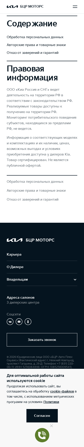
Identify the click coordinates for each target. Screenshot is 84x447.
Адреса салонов (20, 298)
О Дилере (15, 267)
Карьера (14, 254)
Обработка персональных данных (35, 37)
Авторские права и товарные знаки (36, 45)
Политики (51, 402)
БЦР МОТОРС (32, 6)
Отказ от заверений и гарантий (32, 53)
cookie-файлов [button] (62, 391)
